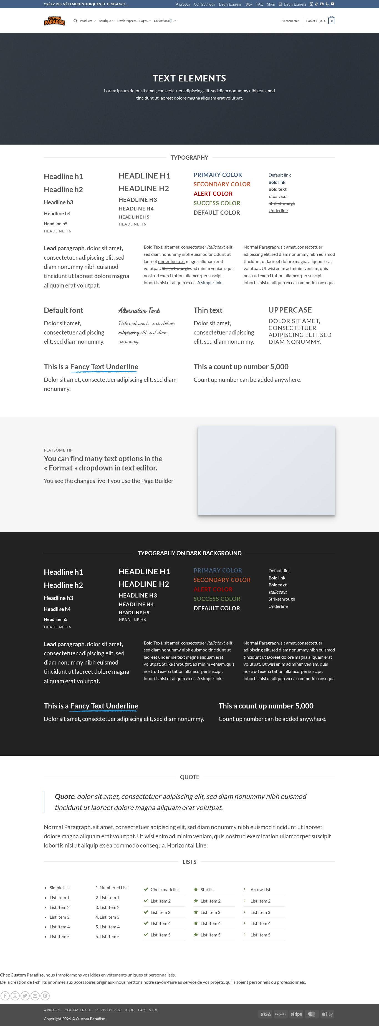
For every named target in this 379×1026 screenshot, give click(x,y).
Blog (249, 4)
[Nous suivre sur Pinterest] (45, 995)
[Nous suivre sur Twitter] (25, 995)
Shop (271, 4)
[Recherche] (75, 21)
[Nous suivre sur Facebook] (5, 995)
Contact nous (204, 4)
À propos (183, 4)
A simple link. (209, 282)
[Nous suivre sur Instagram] (311, 4)
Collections (161, 21)
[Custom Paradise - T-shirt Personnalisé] (54, 20)
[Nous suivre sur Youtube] (332, 4)
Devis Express (230, 4)
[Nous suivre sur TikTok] (316, 4)
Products (86, 21)
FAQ (259, 4)
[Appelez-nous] (327, 4)
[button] (293, 4)
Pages (143, 21)
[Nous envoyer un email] (322, 4)
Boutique (105, 21)
